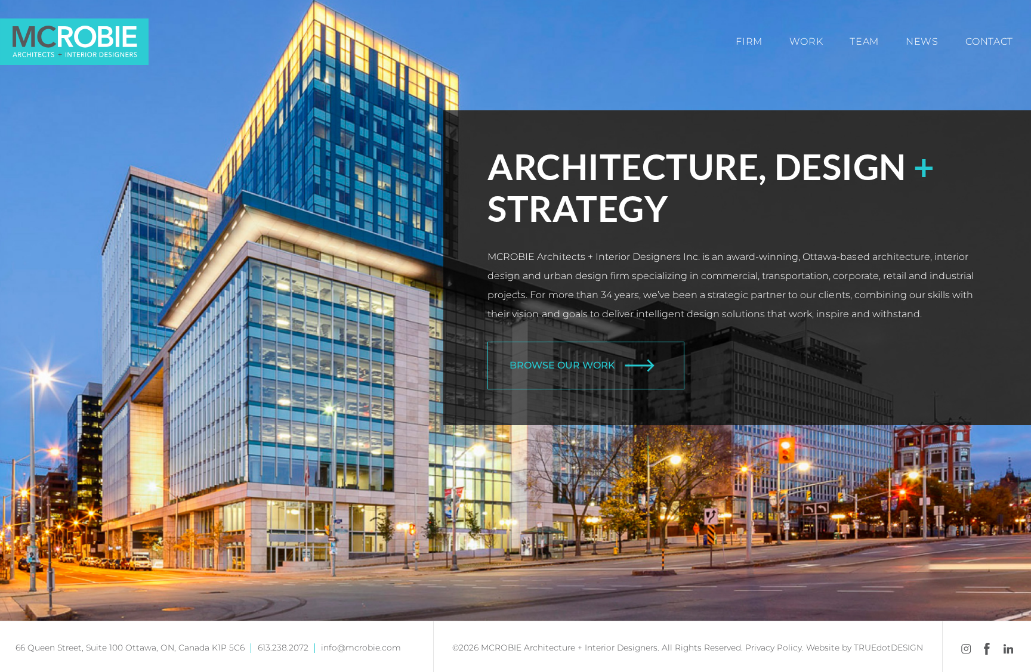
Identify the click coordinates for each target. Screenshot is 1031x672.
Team (864, 41)
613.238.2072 (283, 647)
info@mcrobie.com (361, 647)
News (922, 41)
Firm (749, 41)
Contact (989, 41)
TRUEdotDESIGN (888, 647)
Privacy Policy (773, 647)
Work (806, 41)
